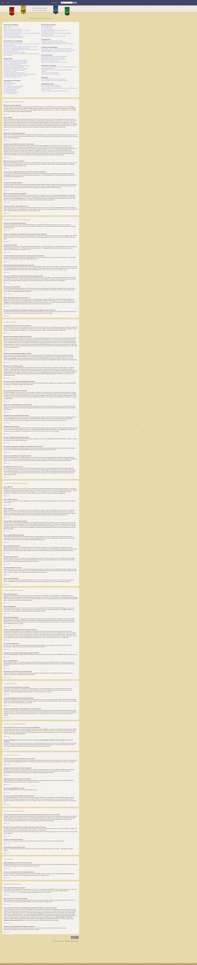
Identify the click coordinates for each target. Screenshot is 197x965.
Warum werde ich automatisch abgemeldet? (13, 36)
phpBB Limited (45, 269)
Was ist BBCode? (8, 82)
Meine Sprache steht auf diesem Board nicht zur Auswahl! (17, 48)
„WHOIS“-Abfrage (40, 911)
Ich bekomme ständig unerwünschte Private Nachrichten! (54, 42)
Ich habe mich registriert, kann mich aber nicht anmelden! (16, 30)
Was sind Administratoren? (47, 26)
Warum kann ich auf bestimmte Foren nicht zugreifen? (16, 68)
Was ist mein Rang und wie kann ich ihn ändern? (14, 52)
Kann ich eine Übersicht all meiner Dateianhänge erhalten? (54, 80)
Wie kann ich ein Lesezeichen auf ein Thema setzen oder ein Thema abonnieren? (56, 70)
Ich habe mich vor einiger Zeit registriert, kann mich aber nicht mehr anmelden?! (21, 33)
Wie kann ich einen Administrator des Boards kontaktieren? (54, 91)
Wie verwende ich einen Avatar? (11, 51)
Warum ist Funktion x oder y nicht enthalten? (51, 86)
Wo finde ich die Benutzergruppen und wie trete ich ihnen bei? (55, 30)
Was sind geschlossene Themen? (11, 92)
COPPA (16, 147)
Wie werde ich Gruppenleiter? (47, 31)
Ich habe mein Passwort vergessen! (12, 34)
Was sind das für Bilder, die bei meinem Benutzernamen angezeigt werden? (20, 49)
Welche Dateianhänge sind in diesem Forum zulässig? (53, 79)
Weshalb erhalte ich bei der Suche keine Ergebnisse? (53, 57)
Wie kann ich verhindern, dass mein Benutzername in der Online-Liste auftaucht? (22, 43)
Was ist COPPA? (7, 27)
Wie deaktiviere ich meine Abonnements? (50, 74)
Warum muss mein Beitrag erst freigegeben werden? (15, 75)
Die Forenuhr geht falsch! (9, 45)
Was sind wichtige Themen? (10, 90)
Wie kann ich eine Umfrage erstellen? (12, 64)
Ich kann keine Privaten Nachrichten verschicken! (52, 41)
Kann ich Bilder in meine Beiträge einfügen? (13, 86)
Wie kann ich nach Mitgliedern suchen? (50, 60)
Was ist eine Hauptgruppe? (47, 34)
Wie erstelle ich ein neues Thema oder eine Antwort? (15, 60)
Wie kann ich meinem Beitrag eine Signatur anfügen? (15, 63)
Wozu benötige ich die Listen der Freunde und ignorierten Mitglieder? (56, 48)
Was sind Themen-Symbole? (10, 93)
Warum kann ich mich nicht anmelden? (12, 31)
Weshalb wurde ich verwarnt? (10, 71)
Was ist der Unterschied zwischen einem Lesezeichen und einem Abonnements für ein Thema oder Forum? (59, 67)
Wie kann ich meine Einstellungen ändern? (13, 42)
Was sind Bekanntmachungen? (11, 89)
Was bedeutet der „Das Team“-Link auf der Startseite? (53, 36)
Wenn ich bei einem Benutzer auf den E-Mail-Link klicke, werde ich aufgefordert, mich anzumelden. (21, 54)
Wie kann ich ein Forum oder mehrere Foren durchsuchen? (54, 56)
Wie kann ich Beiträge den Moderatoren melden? (14, 72)
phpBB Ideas (73, 900)
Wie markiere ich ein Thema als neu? (12, 77)
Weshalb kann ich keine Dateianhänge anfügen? (14, 70)
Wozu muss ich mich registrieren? (11, 26)
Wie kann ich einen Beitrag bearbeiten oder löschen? (15, 61)
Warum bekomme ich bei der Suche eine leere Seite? (53, 59)
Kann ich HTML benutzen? (10, 83)
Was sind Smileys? (8, 84)
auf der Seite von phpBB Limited (11, 892)
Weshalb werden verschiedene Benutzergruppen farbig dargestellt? (56, 33)
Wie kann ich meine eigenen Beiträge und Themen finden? (54, 62)
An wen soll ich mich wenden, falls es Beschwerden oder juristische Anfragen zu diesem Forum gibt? (59, 89)
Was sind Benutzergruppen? (47, 29)
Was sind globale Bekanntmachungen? (12, 87)
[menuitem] (8, 2)
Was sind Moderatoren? (46, 27)
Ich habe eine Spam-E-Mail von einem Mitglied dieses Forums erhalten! (57, 43)
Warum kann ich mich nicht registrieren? (13, 29)
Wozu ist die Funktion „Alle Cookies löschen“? (14, 37)
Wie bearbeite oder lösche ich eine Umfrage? (14, 67)
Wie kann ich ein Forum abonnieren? (49, 72)
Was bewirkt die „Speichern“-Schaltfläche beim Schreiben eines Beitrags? (20, 74)
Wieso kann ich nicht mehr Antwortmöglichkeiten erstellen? (17, 65)
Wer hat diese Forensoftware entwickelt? (50, 85)
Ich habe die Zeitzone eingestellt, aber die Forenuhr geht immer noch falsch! (21, 46)
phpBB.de (56, 269)
